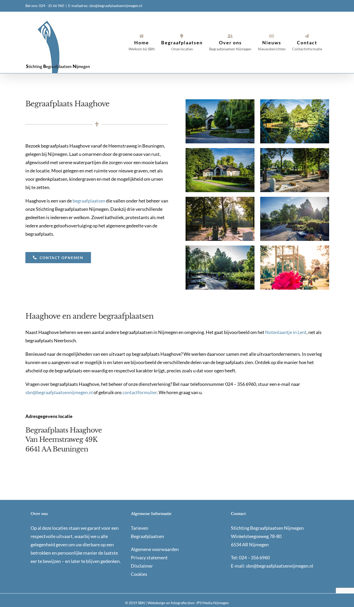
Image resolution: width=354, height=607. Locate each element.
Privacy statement (149, 557)
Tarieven (139, 528)
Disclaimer (142, 566)
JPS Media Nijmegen (212, 603)
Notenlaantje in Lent (286, 332)
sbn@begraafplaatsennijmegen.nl (59, 392)
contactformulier (140, 392)
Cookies (139, 574)
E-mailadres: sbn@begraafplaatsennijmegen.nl (105, 5)
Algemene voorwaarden (155, 549)
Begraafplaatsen (147, 536)
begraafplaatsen (89, 201)
